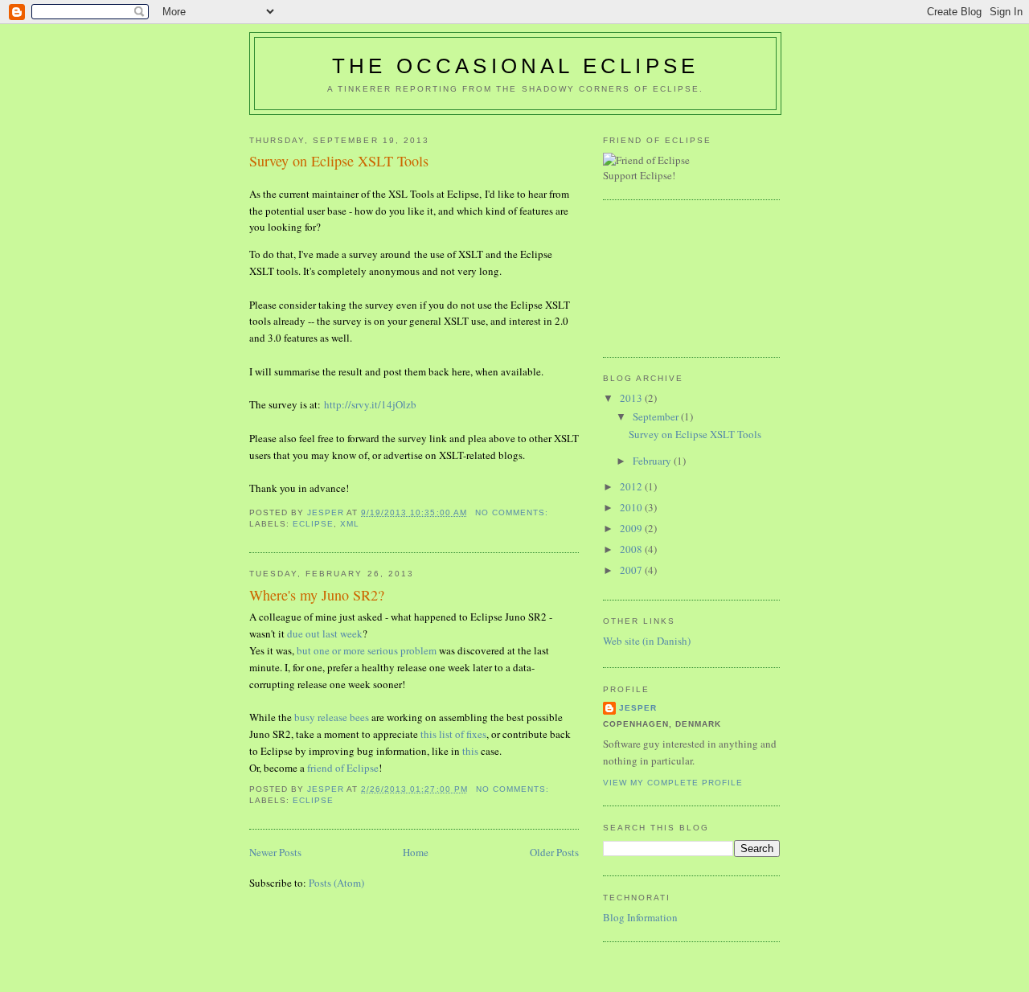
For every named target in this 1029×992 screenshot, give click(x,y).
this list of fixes (453, 734)
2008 (632, 549)
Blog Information (640, 917)
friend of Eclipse (343, 767)
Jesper (638, 707)
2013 (632, 398)
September (657, 416)
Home (415, 852)
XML (349, 523)
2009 (632, 528)
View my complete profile (673, 782)
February (653, 460)
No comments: (513, 512)
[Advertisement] (675, 276)
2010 (632, 507)
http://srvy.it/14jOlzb (370, 404)
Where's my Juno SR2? (316, 595)
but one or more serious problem (367, 650)
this (470, 751)
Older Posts (554, 852)
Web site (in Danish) (647, 640)
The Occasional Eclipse (515, 66)
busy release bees (331, 717)
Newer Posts (275, 852)
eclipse (313, 523)
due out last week (325, 633)
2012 (632, 486)
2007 (632, 570)
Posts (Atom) (336, 882)
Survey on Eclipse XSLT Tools (338, 160)
